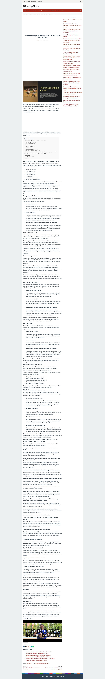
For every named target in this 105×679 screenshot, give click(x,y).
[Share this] (24, 646)
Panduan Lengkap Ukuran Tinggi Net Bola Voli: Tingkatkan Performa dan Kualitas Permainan (71, 57)
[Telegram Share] (31, 646)
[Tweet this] (26, 646)
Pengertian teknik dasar (31, 142)
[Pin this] (28, 646)
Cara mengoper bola (31, 145)
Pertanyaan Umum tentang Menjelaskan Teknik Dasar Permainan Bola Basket (41, 152)
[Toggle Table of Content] (56, 139)
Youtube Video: (31, 156)
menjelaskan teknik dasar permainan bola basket (35, 140)
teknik (48, 663)
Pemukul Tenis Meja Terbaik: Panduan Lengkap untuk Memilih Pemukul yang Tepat (72, 88)
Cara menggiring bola (31, 143)
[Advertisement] (42, 25)
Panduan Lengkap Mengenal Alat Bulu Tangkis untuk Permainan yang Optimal (53, 668)
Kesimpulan (27, 155)
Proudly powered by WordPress (48, 676)
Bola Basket (29, 663)
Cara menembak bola (31, 146)
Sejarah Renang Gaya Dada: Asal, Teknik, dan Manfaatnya (31, 668)
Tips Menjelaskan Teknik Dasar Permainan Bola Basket (36, 153)
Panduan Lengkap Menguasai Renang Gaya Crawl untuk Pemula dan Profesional (71, 31)
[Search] (80, 10)
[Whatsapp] (33, 646)
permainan (45, 663)
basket (36, 663)
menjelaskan (40, 663)
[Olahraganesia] (31, 6)
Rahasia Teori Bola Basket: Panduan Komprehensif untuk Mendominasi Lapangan (71, 82)
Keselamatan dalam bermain (32, 149)
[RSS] (81, 1)
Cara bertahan (30, 147)
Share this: (29, 158)
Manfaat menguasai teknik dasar (33, 150)
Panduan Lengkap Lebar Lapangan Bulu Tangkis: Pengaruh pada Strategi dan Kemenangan (72, 40)
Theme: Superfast (60, 676)
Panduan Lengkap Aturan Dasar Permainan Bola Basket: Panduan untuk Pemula (72, 25)
